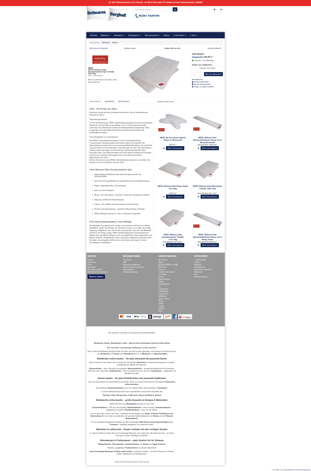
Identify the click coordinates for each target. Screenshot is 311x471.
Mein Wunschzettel (94, 269)
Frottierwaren (123, 440)
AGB (124, 262)
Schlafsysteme (134, 35)
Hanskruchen (121, 395)
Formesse (114, 424)
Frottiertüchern (131, 447)
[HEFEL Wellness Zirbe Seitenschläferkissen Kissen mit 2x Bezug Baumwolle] (207, 120)
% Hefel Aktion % (179, 35)
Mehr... (161, 310)
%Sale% (197, 262)
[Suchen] (175, 9)
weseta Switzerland (148, 447)
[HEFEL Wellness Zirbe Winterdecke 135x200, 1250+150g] (207, 169)
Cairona (161, 269)
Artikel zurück (130, 48)
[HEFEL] (100, 59)
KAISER (161, 308)
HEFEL (161, 303)
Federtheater (163, 289)
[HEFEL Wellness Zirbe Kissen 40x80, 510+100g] (172, 169)
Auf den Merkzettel (201, 82)
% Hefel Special (200, 259)
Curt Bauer (162, 274)
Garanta (158, 395)
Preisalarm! (124, 101)
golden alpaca (163, 298)
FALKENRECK (163, 284)
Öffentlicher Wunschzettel (97, 272)
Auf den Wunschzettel (201, 84)
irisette (161, 306)
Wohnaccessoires (152, 35)
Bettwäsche (118, 35)
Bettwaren (105, 35)
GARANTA (162, 296)
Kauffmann (149, 395)
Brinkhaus (162, 267)
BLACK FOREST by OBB (168, 264)
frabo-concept (144, 462)
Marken (167, 35)
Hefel (113, 395)
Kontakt (90, 259)
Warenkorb (91, 262)
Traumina (106, 395)
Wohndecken (107, 440)
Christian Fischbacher (166, 272)
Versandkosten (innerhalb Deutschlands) (296, 470)
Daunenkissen (101, 388)
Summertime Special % (203, 269)
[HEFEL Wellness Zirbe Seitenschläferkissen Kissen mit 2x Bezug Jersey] (207, 217)
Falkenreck (133, 395)
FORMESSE (163, 291)
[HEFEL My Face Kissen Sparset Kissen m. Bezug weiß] (172, 120)
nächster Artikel (213, 48)
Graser (161, 301)
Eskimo (161, 281)
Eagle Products (164, 279)
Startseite (93, 35)
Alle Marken (163, 259)
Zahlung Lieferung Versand (133, 267)
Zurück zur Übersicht (100, 48)
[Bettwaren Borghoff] (107, 14)
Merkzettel (91, 267)
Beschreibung (95, 101)
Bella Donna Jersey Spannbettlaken (154, 422)
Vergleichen (198, 79)
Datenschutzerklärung (131, 264)
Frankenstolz (163, 293)
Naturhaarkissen (149, 388)
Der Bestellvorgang (130, 272)
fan (159, 286)
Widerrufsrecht (128, 269)
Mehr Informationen (175, 148)
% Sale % (193, 35)
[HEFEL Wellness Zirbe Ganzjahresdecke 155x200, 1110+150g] (172, 217)
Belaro (160, 262)
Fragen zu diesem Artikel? (203, 86)
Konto (89, 264)
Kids (195, 274)
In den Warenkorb (214, 74)
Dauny (160, 276)
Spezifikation (109, 101)
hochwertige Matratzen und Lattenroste (134, 433)
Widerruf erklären (96, 276)
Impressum (127, 259)
